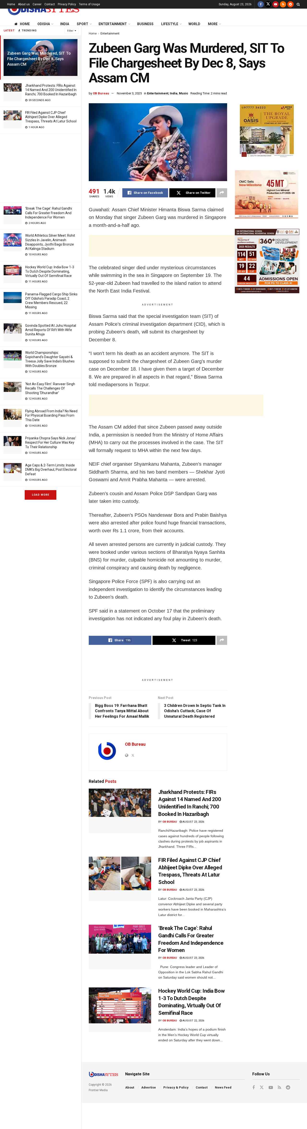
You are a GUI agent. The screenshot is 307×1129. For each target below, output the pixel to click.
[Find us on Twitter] (268, 4)
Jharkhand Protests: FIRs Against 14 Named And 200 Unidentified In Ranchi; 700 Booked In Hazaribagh (51, 90)
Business (145, 24)
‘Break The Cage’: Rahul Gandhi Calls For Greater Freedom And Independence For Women (48, 212)
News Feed (223, 1087)
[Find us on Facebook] (261, 4)
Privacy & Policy (176, 1087)
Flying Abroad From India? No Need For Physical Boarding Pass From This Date (51, 415)
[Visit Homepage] (43, 9)
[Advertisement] (41, 167)
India (64, 24)
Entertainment (113, 24)
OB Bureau (101, 93)
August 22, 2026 (193, 1020)
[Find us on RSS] (283, 4)
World (194, 24)
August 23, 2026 (193, 821)
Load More (40, 494)
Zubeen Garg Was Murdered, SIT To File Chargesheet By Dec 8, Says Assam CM (39, 59)
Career (37, 4)
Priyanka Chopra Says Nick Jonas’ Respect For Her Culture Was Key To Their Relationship (50, 442)
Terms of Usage (89, 4)
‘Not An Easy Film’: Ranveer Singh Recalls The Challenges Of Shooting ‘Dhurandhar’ (50, 388)
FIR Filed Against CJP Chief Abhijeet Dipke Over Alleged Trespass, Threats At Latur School (51, 117)
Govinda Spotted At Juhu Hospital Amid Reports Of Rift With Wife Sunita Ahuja (50, 330)
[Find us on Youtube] (275, 4)
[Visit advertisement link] (267, 131)
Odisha (43, 24)
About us (24, 4)
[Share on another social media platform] (222, 192)
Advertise (148, 1087)
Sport (82, 24)
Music (183, 93)
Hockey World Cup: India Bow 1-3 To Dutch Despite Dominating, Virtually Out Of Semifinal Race (49, 271)
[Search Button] (298, 4)
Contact (49, 4)
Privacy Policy (67, 4)
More (213, 24)
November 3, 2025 (129, 93)
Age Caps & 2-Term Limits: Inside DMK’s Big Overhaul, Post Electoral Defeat (51, 469)
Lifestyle (169, 24)
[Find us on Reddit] (290, 4)
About (129, 1087)
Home (11, 4)
